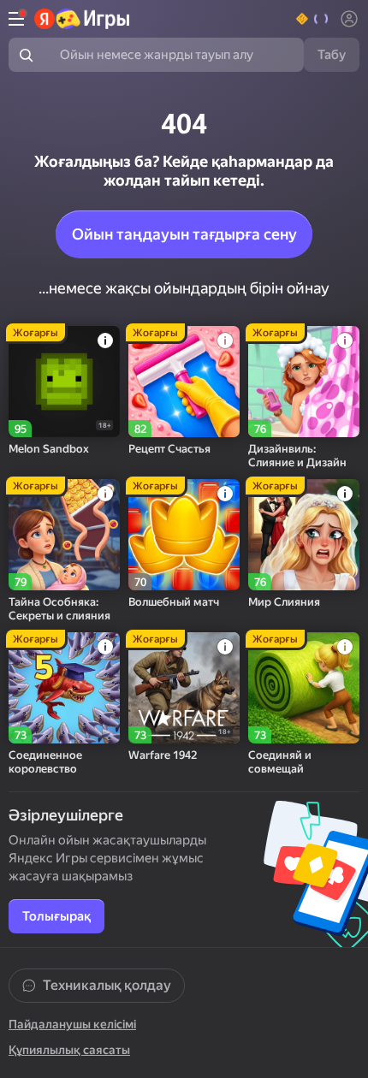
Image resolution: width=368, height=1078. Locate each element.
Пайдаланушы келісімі (72, 1024)
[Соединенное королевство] (64, 687)
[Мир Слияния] (303, 534)
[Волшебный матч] (184, 534)
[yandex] (82, 19)
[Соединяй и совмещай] (303, 687)
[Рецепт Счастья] (184, 381)
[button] (312, 18)
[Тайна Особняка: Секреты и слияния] (64, 534)
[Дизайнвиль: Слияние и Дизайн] (303, 381)
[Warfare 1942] (184, 687)
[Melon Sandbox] (64, 381)
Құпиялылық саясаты (69, 1050)
